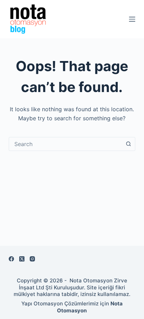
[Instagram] (32, 258)
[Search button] (128, 144)
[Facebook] (11, 258)
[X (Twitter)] (21, 258)
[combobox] (65, 144)
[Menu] (132, 19)
